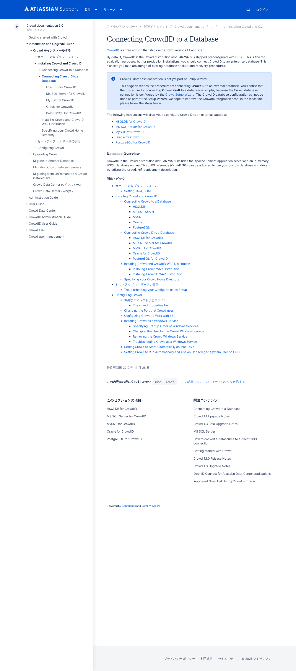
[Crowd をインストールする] (221, 26)
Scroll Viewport (150, 505)
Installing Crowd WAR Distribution (156, 269)
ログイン (262, 9)
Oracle (137, 222)
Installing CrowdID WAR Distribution (157, 274)
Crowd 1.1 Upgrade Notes (211, 416)
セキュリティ (227, 658)
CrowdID (113, 50)
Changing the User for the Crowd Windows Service (168, 331)
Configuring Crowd (50, 148)
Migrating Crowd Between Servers (57, 167)
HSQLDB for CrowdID (61, 87)
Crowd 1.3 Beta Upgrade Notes (215, 424)
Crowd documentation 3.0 (45, 25)
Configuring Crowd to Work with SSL (149, 315)
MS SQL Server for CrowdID (65, 93)
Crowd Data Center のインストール (57, 184)
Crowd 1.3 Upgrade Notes (212, 466)
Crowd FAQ (37, 230)
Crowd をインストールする (52, 50)
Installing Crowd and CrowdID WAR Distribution (157, 264)
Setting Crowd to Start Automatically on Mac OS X (159, 347)
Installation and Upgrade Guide (51, 44)
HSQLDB (139, 206)
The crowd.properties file (150, 305)
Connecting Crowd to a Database (65, 70)
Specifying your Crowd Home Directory (151, 279)
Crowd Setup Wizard (180, 94)
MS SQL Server (143, 212)
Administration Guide (43, 197)
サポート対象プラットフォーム (58, 57)
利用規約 (207, 658)
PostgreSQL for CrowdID (63, 113)
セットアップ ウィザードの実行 (59, 141)
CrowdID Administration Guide (50, 217)
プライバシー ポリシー (179, 658)
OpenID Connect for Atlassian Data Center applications (232, 473)
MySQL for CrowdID (60, 100)
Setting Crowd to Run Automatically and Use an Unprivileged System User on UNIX (182, 352)
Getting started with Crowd (48, 37)
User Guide (36, 204)
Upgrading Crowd (45, 154)
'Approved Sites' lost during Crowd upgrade (224, 481)
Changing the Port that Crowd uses (149, 310)
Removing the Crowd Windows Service (160, 336)
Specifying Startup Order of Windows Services (165, 326)
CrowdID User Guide (43, 223)
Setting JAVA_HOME (138, 191)
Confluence (129, 505)
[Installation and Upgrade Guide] (212, 26)
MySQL (138, 217)
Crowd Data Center (42, 210)
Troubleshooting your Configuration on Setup (155, 289)
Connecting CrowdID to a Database (149, 232)
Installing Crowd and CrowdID (59, 63)
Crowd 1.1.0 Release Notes (212, 458)
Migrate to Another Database (53, 161)
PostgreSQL (141, 227)
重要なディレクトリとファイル (145, 300)
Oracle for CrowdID (59, 106)
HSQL (239, 57)
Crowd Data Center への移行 (53, 191)
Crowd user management (46, 236)
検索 (248, 9)
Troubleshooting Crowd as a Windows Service (165, 341)
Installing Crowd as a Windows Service (151, 321)
